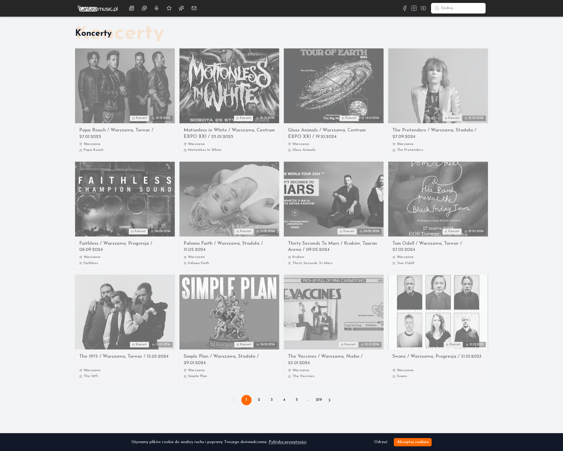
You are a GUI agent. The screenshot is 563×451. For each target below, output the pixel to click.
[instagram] (414, 8)
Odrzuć (380, 442)
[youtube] (423, 8)
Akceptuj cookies (413, 442)
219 (319, 400)
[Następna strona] (329, 400)
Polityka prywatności (287, 442)
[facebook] (405, 8)
